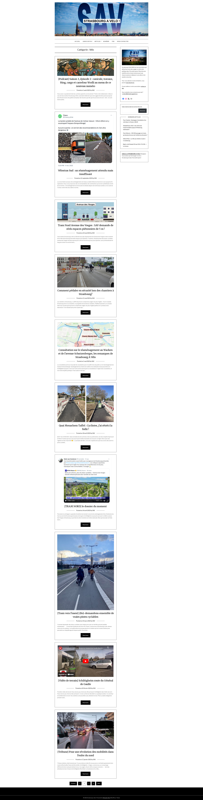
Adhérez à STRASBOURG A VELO (131, 154)
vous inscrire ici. (130, 82)
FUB (113, 41)
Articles (97, 41)
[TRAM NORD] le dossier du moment (85, 506)
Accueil (77, 41)
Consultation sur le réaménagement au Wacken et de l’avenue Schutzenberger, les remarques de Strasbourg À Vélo (85, 353)
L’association (87, 41)
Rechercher (142, 110)
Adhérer (106, 41)
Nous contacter (122, 41)
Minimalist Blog (106, 797)
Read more (85, 104)
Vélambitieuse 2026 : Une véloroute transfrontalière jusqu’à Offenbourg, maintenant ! (132, 127)
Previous (73, 783)
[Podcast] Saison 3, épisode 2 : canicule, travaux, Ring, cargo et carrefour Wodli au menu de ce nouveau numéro (85, 82)
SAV (93, 90)
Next (99, 783)
